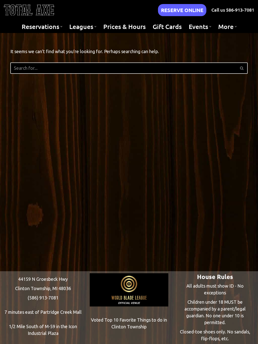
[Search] (242, 68)
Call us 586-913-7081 (232, 10)
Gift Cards (167, 26)
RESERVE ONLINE (182, 10)
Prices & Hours (124, 26)
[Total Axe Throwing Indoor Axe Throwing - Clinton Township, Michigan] (29, 10)
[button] (61, 26)
